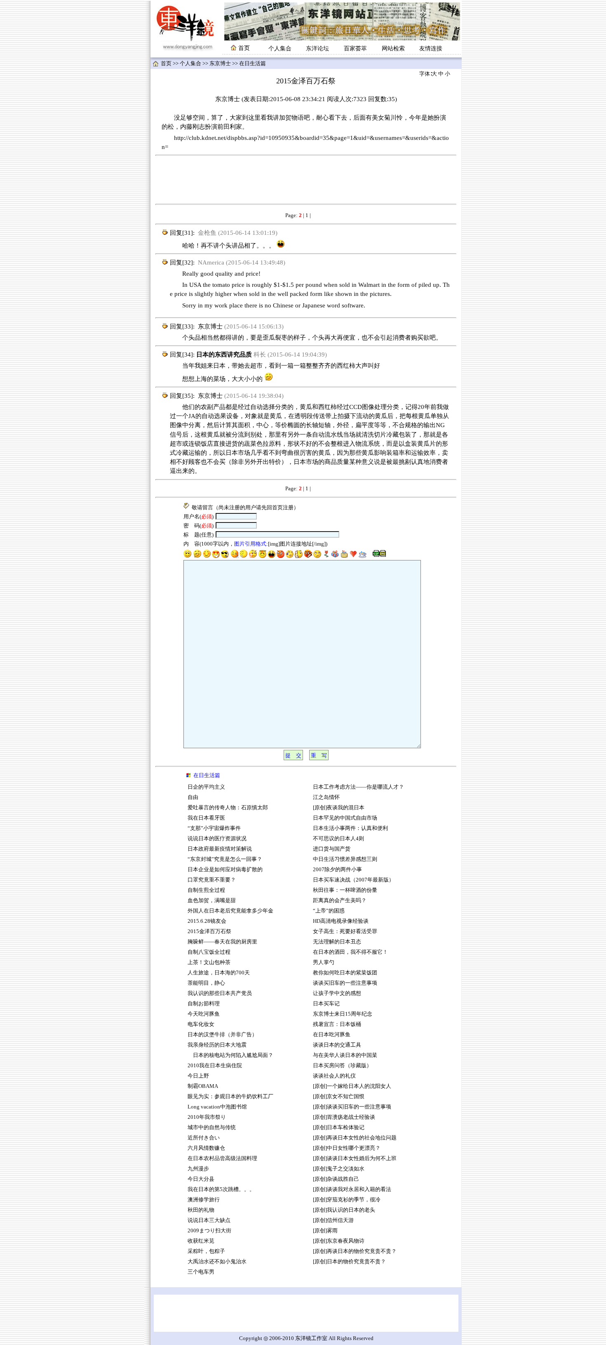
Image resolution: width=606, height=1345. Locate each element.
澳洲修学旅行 (204, 1200)
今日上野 (198, 1076)
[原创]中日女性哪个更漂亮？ (347, 1148)
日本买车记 (326, 1004)
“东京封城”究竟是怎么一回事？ (225, 859)
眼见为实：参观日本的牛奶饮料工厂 (230, 1096)
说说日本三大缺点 (209, 1220)
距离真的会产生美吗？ (339, 900)
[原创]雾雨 (325, 1231)
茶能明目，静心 (206, 983)
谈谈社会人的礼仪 (334, 1076)
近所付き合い (204, 1138)
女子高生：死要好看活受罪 (345, 931)
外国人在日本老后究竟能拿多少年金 (230, 911)
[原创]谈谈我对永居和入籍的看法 (352, 1189)
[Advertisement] (306, 180)
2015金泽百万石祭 (209, 931)
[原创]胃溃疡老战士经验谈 (344, 1117)
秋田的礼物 (201, 1210)
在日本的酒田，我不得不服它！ (350, 952)
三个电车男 (201, 1272)
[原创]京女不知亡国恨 (338, 1096)
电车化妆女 (201, 1024)
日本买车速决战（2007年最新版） (353, 880)
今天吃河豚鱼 (204, 1014)
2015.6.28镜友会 (207, 921)
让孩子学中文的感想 (337, 993)
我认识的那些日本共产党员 (220, 993)
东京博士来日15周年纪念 (342, 1014)
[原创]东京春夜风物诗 (338, 1241)
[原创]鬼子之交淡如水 (338, 1169)
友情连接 (430, 48)
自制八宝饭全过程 (209, 952)
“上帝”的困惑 (329, 911)
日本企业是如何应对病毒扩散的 (225, 869)
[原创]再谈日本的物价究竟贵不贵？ (355, 1251)
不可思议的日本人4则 (338, 839)
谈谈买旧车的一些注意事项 (345, 983)
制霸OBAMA (203, 1086)
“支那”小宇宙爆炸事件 (214, 828)
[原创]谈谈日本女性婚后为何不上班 (355, 1158)
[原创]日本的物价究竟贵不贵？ (349, 1262)
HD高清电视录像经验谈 (341, 921)
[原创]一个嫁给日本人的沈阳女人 (352, 1086)
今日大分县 (201, 1179)
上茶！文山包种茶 (209, 962)
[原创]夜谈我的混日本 (338, 808)
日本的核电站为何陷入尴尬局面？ (230, 1055)
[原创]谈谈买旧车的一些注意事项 (352, 1107)
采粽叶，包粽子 (206, 1251)
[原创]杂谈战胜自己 (336, 1179)
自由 (193, 797)
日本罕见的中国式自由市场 (345, 818)
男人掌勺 (323, 962)
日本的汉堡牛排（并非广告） (222, 1035)
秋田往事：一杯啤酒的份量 (345, 890)
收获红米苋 (201, 1241)
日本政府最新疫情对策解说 (220, 849)
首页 (166, 63)
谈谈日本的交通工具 (337, 1045)
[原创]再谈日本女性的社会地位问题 (355, 1138)
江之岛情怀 (326, 797)
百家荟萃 (355, 48)
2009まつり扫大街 (209, 1231)
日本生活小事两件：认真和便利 (350, 828)
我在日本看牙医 (206, 818)
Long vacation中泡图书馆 (217, 1107)
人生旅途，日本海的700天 (219, 973)
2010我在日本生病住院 (215, 1065)
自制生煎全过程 (206, 890)
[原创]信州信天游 (333, 1220)
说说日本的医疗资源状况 (217, 839)
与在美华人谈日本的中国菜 (345, 1055)
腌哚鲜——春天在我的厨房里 (222, 942)
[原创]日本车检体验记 (338, 1127)
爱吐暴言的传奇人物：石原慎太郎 (228, 808)
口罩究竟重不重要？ (212, 880)
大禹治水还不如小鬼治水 (217, 1262)
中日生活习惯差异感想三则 (345, 859)
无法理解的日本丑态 (337, 942)
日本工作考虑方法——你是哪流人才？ (358, 787)
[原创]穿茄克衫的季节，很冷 (347, 1200)
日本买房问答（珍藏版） (342, 1065)
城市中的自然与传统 (212, 1127)
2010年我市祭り (207, 1117)
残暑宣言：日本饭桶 (337, 1024)
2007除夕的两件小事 (337, 869)
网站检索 (393, 48)
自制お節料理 (204, 1004)
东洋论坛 (317, 48)
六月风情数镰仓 (206, 1148)
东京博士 (220, 63)
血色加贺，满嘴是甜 (212, 900)
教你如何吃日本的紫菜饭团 (345, 973)
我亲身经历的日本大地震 (217, 1045)
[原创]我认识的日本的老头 (344, 1210)
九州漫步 (198, 1169)
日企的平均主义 (206, 787)
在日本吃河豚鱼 (331, 1035)
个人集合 (279, 48)
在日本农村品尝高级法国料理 (222, 1158)
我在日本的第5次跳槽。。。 (221, 1189)
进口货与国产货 (331, 849)
